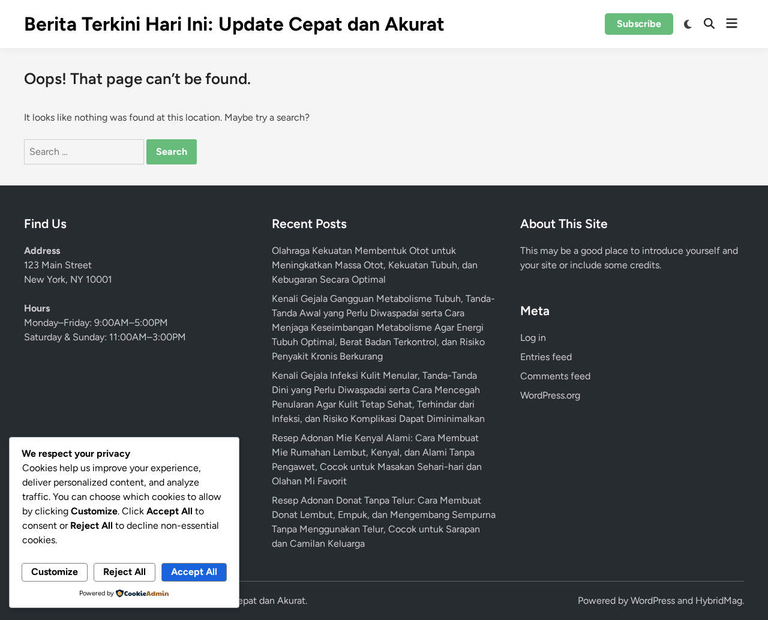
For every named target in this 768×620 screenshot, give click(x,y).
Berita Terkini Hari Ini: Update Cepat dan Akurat (234, 24)
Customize (54, 571)
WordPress (653, 600)
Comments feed (555, 376)
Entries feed (546, 357)
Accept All (194, 571)
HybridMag (718, 600)
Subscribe (639, 23)
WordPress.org (550, 395)
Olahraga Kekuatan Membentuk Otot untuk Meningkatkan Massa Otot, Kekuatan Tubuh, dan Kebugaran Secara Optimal (375, 265)
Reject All (124, 571)
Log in (533, 337)
